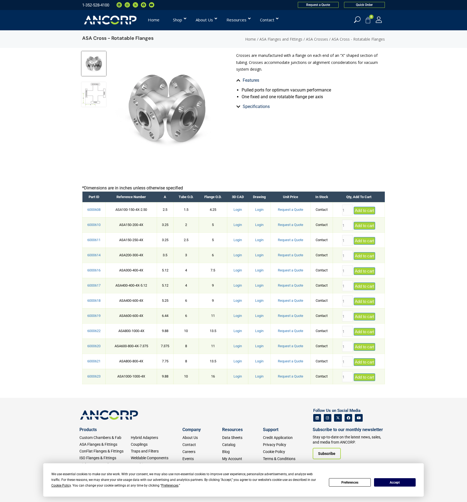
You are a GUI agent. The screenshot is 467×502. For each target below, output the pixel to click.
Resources (232, 429)
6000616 (94, 270)
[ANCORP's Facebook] (348, 418)
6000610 (94, 225)
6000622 (94, 331)
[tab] (283, 80)
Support (270, 429)
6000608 (94, 210)
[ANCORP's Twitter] (338, 418)
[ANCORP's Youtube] (359, 418)
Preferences (349, 482)
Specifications (256, 106)
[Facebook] (143, 5)
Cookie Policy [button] (61, 485)
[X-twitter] (135, 5)
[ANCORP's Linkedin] (317, 418)
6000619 (94, 316)
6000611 (94, 240)
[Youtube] (151, 5)
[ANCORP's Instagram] (328, 418)
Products (88, 429)
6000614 (94, 255)
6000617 (94, 285)
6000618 (94, 300)
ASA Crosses (317, 39)
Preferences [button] (169, 485)
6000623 (94, 376)
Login (238, 210)
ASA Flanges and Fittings (280, 39)
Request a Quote (290, 210)
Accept (395, 482)
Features (251, 80)
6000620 (94, 346)
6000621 (94, 361)
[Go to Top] (13, 489)
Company (191, 429)
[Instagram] (127, 5)
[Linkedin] (119, 5)
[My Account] (378, 19)
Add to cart (364, 210)
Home (250, 39)
